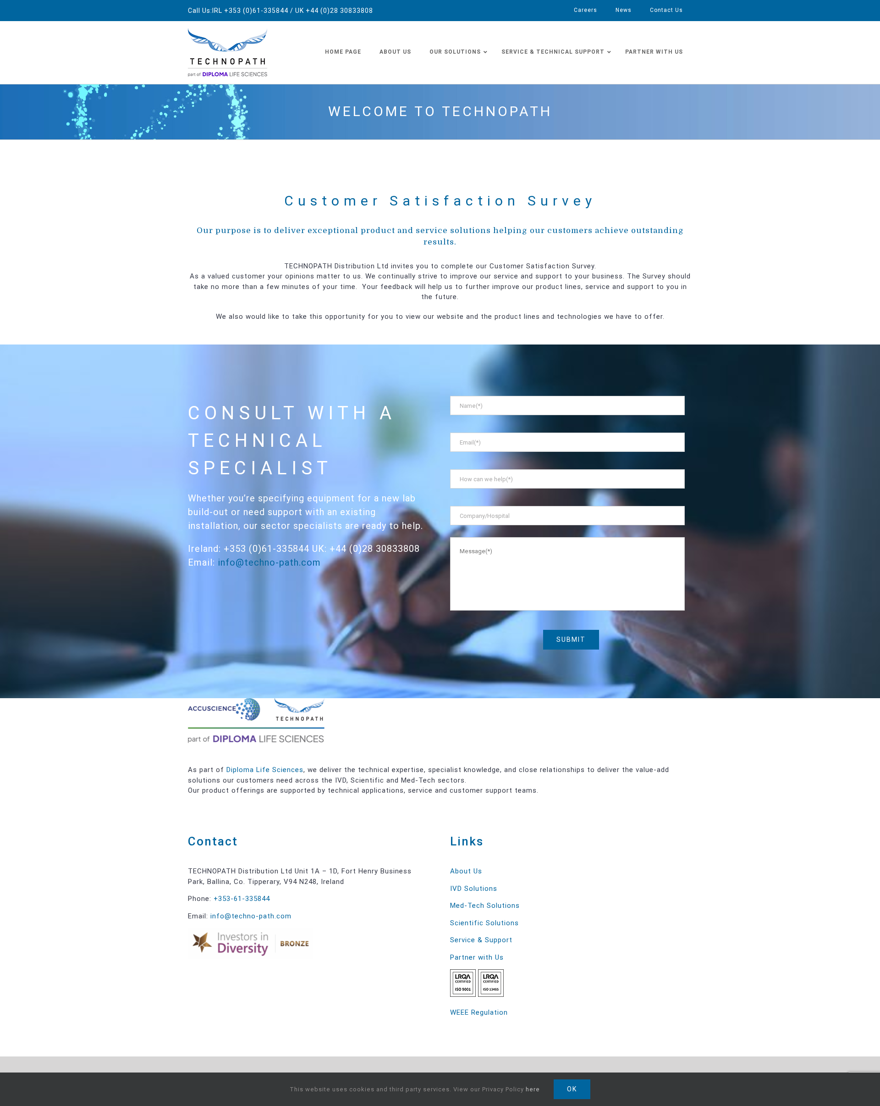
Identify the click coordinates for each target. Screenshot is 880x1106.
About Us (466, 871)
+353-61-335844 (242, 899)
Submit (571, 639)
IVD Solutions (473, 888)
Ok (572, 1089)
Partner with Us (477, 957)
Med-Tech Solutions (485, 905)
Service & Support (481, 940)
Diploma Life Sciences (264, 770)
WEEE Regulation (479, 1012)
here (533, 1089)
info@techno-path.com (269, 562)
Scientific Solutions (484, 923)
